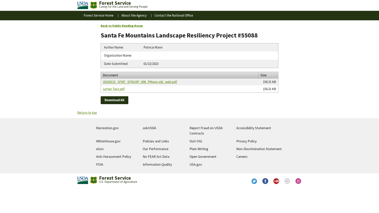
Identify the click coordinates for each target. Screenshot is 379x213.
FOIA (99, 164)
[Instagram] (298, 181)
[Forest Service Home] (93, 5)
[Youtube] (276, 181)
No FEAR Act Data (156, 156)
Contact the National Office (174, 15)
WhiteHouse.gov (108, 141)
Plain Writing (199, 149)
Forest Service (115, 178)
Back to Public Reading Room (122, 26)
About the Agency (134, 15)
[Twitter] (254, 181)
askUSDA (149, 128)
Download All (114, 100)
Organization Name (117, 55)
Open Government (203, 156)
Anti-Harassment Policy (113, 156)
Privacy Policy (246, 141)
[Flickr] (287, 181)
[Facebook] (265, 181)
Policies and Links (156, 141)
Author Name (113, 47)
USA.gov (196, 164)
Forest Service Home (99, 15)
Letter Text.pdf (114, 89)
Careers (242, 156)
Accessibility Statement (253, 128)
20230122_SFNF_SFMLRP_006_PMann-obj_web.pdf (140, 82)
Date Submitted (116, 64)
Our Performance (155, 149)
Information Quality (157, 164)
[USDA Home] (82, 5)
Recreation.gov (107, 128)
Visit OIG (196, 141)
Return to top (87, 112)
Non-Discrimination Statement (259, 149)
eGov (100, 149)
